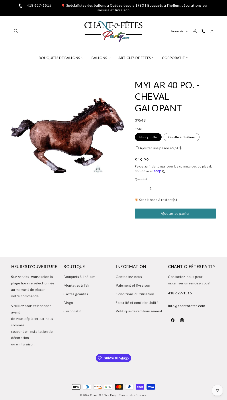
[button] (16, 31)
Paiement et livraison (133, 285)
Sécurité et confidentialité (137, 302)
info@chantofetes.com (186, 305)
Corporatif (72, 311)
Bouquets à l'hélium (79, 276)
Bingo (68, 302)
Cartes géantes (75, 294)
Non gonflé (148, 137)
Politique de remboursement (139, 311)
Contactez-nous (129, 276)
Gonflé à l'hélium (181, 137)
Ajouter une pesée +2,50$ (161, 148)
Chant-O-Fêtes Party (103, 395)
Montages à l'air (76, 285)
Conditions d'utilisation (135, 294)
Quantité (141, 179)
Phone (203, 31)
